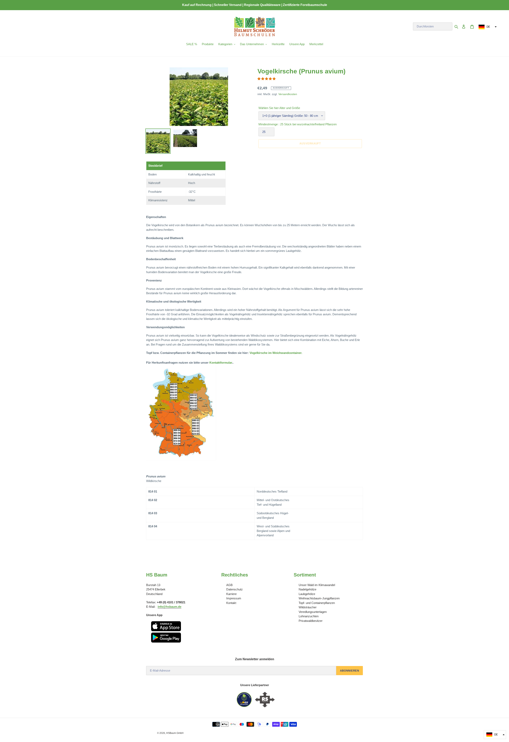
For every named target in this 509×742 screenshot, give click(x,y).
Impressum (233, 598)
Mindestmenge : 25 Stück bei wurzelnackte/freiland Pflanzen (297, 124)
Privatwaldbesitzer (310, 620)
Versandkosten (287, 94)
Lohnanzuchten (309, 616)
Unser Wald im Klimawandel (317, 585)
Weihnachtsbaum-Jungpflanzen (319, 598)
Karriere (231, 594)
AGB (229, 585)
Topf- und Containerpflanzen (317, 603)
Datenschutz (234, 589)
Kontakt (231, 603)
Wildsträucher (308, 607)
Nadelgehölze (307, 589)
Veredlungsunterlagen (313, 611)
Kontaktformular (220, 362)
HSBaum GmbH (175, 733)
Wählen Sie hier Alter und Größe (279, 108)
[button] (487, 27)
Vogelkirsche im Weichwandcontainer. (276, 352)
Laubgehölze (307, 594)
